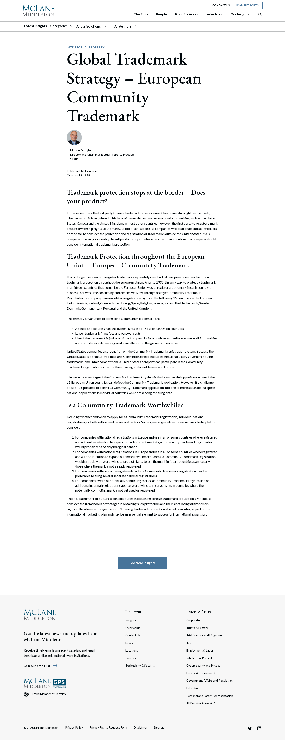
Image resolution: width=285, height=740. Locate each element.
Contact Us (221, 5)
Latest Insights (35, 26)
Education (192, 688)
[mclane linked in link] (259, 728)
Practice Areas (198, 611)
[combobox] (93, 26)
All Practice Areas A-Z (200, 703)
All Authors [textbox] (123, 26)
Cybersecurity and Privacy (203, 665)
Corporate (193, 620)
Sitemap (159, 727)
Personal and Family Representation (209, 695)
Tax (188, 643)
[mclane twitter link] (250, 728)
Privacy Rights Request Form (108, 727)
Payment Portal (248, 5)
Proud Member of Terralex (49, 694)
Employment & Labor (199, 650)
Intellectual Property (85, 47)
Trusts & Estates (197, 627)
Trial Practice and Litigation (204, 635)
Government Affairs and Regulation (209, 680)
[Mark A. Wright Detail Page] (74, 137)
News (129, 643)
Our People (132, 627)
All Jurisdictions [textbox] (88, 26)
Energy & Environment (201, 673)
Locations (131, 650)
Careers (130, 658)
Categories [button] (59, 26)
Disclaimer (140, 727)
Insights (130, 620)
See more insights (142, 563)
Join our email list (41, 666)
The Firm (133, 611)
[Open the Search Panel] (258, 14)
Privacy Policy (74, 727)
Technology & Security (140, 665)
